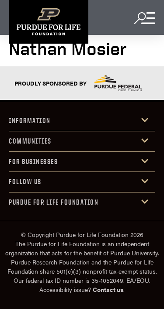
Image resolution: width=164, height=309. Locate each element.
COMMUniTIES (30, 141)
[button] (82, 121)
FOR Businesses (33, 161)
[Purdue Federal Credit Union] (118, 83)
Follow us (25, 181)
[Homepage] (48, 22)
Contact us (108, 289)
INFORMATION (30, 120)
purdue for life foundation (53, 202)
